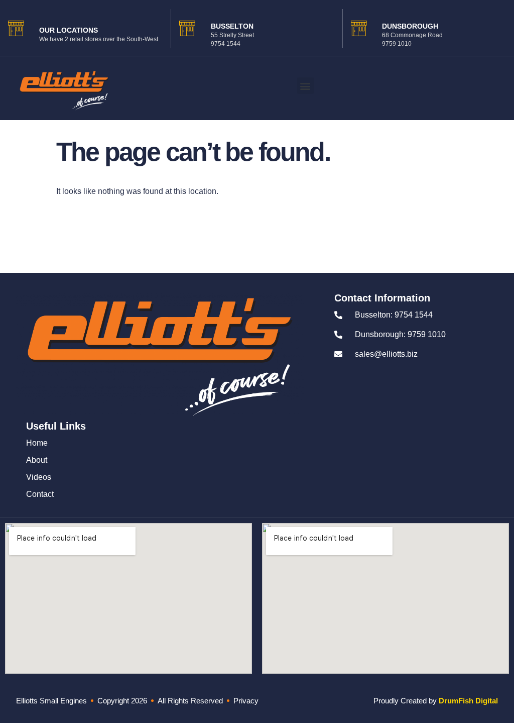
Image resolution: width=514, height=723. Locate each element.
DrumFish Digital (468, 700)
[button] (305, 85)
